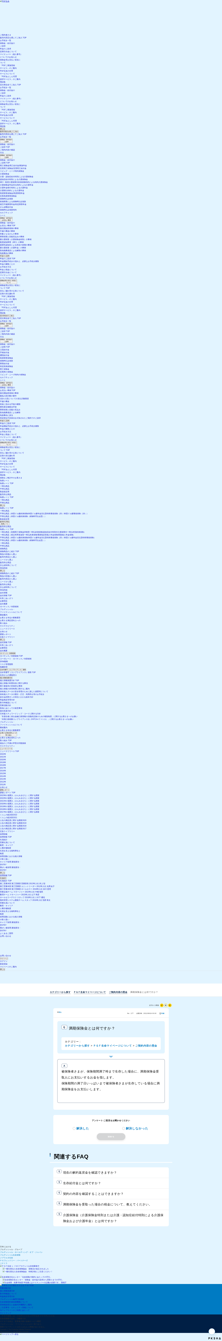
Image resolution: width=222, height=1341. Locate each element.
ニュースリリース (6, 748)
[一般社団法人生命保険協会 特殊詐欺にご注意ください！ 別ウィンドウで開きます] (28, 1272)
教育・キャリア (6, 906)
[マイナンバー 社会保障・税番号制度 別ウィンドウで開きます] (34, 1283)
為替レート (4, 481)
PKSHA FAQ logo (214, 1338)
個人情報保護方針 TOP (9, 680)
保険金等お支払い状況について (8, 282)
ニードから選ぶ (6, 582)
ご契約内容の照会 (118, 992)
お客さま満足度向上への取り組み (8, 734)
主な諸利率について (8, 587)
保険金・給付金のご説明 (6, 156)
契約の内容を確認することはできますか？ (93, 1193)
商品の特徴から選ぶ (8, 576)
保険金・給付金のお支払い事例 (6, 219)
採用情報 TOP (6, 837)
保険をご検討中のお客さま (11, 478)
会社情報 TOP (6, 595)
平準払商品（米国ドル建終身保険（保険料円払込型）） (23, 516)
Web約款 (4, 590)
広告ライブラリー (7, 831)
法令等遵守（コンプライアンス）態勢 (13, 670)
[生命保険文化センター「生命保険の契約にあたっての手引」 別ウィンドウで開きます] (26, 1277)
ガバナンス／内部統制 (7, 653)
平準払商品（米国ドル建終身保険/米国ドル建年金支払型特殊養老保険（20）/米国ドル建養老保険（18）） (44, 514)
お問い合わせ (5, 936)
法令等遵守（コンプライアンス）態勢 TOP (18, 672)
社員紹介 (3, 878)
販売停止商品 (5, 584)
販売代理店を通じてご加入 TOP (13, 38)
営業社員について (7, 903)
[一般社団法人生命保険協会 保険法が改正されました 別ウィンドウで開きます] (26, 1269)
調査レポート (4, 790)
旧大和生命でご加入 (7, 316)
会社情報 (3, 593)
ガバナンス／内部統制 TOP (11, 656)
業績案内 (3, 727)
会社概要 (3, 651)
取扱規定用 (4, 519)
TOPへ (212, 1331)
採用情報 (3, 834)
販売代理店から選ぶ (8, 579)
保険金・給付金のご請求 (6, 141)
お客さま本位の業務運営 (10, 730)
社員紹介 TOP (6, 881)
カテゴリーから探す (60, 992)
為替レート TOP (7, 483)
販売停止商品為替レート (4, 523)
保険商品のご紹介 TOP (9, 551)
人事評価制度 (5, 908)
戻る (60, 1012)
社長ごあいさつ (6, 645)
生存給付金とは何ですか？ (82, 1183)
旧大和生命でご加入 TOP (10, 85)
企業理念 (3, 648)
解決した (82, 1128)
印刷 (162, 1013)
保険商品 (3, 549)
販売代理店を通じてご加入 (9, 131)
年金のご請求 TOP (7, 259)
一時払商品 (4, 511)
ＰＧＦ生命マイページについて (90, 992)
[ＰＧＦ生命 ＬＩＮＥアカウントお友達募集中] (19, 1266)
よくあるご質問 (6, 933)
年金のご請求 (4, 256)
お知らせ (3, 787)
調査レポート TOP (7, 793)
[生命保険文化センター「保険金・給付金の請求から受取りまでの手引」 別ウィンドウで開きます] (33, 1280)
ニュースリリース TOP (9, 751)
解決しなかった (137, 1128)
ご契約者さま (5, 35)
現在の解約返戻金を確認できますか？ (90, 1172)
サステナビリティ (7, 746)
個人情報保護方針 (6, 678)
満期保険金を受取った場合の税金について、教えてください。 (107, 1204)
